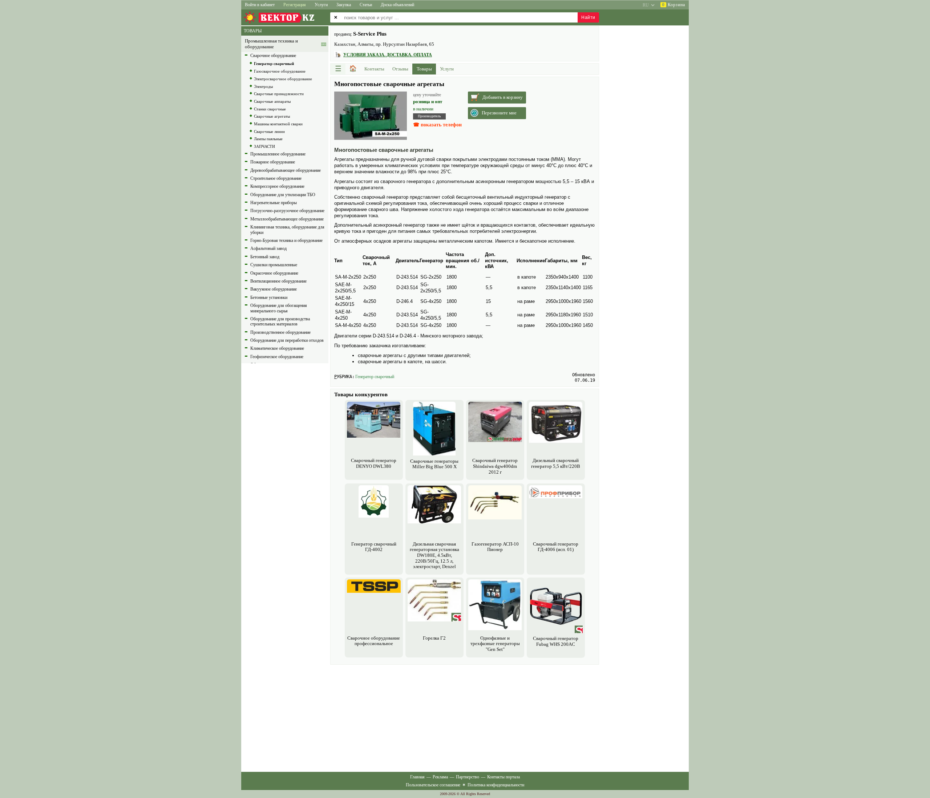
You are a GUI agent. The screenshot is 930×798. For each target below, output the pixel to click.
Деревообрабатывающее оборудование (285, 170)
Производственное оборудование (280, 332)
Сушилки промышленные (273, 264)
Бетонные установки (268, 297)
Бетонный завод (264, 256)
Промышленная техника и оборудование (271, 44)
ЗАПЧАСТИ (264, 146)
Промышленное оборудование (278, 154)
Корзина (673, 4)
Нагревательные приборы (273, 202)
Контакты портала (503, 776)
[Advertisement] (464, 717)
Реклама (440, 776)
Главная (417, 776)
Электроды (263, 86)
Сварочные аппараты (272, 101)
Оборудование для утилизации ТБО (282, 194)
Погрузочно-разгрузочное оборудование (287, 210)
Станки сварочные (270, 109)
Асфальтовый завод (268, 248)
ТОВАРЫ (253, 30)
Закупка (343, 4)
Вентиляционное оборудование (278, 281)
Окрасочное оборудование (274, 273)
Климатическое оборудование (277, 348)
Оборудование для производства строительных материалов (280, 321)
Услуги (321, 4)
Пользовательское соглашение (433, 784)
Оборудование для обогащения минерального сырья (278, 308)
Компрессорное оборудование (277, 186)
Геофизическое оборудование (276, 356)
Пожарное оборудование (272, 162)
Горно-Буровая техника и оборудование (286, 240)
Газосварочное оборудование (280, 71)
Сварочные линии (269, 131)
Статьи (366, 4)
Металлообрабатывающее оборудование (287, 219)
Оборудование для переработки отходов (287, 340)
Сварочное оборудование (273, 55)
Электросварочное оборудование (283, 79)
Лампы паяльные (268, 139)
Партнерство (467, 776)
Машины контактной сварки (278, 124)
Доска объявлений (397, 4)
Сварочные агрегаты (272, 116)
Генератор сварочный (374, 376)
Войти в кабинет (260, 4)
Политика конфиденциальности (496, 784)
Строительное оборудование (276, 178)
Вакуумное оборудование (273, 289)
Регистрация (294, 4)
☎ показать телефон (437, 124)
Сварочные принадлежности (279, 94)
